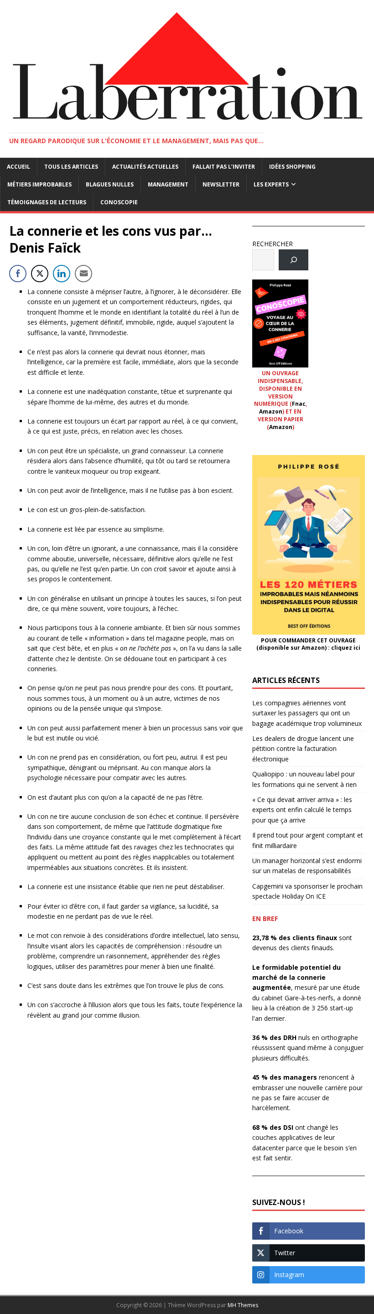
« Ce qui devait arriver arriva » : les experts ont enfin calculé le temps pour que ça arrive (302, 809)
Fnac (299, 404)
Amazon (270, 411)
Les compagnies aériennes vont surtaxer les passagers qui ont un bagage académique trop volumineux (307, 713)
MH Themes (243, 1305)
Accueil (18, 167)
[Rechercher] (293, 260)
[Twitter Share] (39, 273)
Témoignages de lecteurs (46, 202)
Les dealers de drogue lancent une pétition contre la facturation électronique (303, 748)
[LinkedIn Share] (61, 273)
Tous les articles (71, 167)
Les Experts (271, 184)
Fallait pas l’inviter (223, 167)
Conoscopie (119, 202)
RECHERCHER (272, 243)
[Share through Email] (83, 273)
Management (168, 184)
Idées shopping (292, 167)
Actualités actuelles (145, 167)
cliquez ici (345, 648)
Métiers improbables (39, 184)
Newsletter (221, 184)
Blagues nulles (110, 184)
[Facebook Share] (17, 273)
